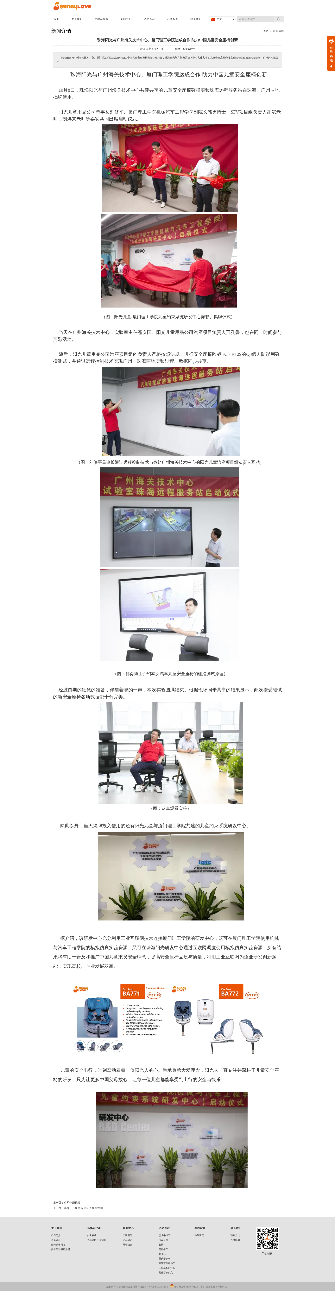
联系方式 (235, 1235)
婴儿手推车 (164, 1235)
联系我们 (236, 1228)
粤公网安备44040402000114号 (189, 1286)
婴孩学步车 (164, 1258)
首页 (266, 31)
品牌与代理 (94, 1228)
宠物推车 (163, 1249)
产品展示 (164, 1228)
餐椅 (161, 1244)
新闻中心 (128, 1228)
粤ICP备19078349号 (158, 1286)
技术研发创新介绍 (60, 1249)
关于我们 (56, 1228)
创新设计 (55, 1240)
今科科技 (222, 1286)
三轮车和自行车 (167, 1268)
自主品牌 (91, 1235)
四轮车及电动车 (167, 1263)
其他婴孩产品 (166, 1272)
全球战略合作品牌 (96, 1240)
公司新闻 (127, 1235)
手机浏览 (267, 1253)
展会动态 (127, 1244)
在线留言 (200, 1228)
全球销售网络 (58, 1244)
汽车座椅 (163, 1240)
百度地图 (235, 1240)
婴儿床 (162, 1254)
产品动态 (127, 1240)
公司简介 (55, 1235)
